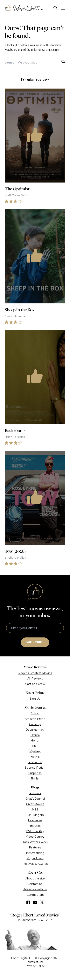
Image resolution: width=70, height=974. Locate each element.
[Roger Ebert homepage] (24, 8)
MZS (35, 809)
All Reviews (35, 678)
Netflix (35, 757)
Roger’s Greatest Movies (35, 673)
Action (35, 713)
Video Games (35, 836)
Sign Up (35, 698)
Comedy (35, 724)
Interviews (35, 820)
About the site (35, 878)
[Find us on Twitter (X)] (42, 902)
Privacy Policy (35, 966)
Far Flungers (35, 815)
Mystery (35, 751)
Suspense (35, 773)
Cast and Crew (35, 684)
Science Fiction (35, 767)
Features (35, 847)
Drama (35, 735)
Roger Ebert (35, 858)
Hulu (35, 746)
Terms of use (35, 962)
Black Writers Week (35, 842)
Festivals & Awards (35, 863)
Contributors (35, 894)
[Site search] (55, 8)
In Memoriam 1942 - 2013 (35, 920)
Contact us (35, 884)
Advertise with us (35, 889)
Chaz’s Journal (35, 798)
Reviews (35, 793)
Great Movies (35, 804)
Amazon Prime (35, 719)
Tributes (35, 826)
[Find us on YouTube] (35, 902)
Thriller (35, 778)
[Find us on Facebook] (28, 902)
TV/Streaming (35, 853)
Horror (35, 740)
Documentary (35, 729)
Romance (35, 762)
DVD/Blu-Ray (35, 831)
